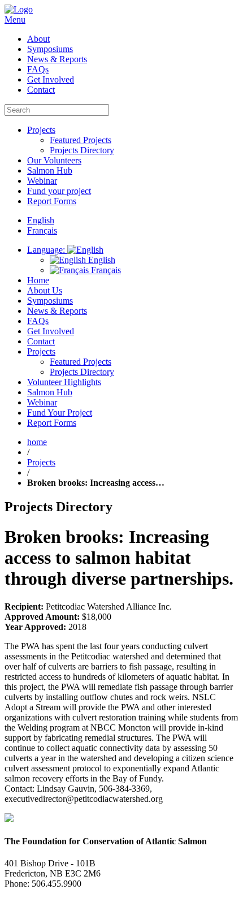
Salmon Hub (49, 170)
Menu (15, 19)
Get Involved (50, 79)
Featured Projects (80, 140)
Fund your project (59, 191)
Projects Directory (82, 150)
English (100, 260)
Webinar (42, 180)
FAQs (38, 69)
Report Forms (51, 201)
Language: (47, 249)
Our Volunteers (54, 160)
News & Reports (57, 59)
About (38, 39)
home (37, 442)
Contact (41, 89)
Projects (41, 130)
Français (105, 270)
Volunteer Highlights (64, 382)
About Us (44, 290)
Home (38, 280)
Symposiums (50, 49)
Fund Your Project (59, 412)
